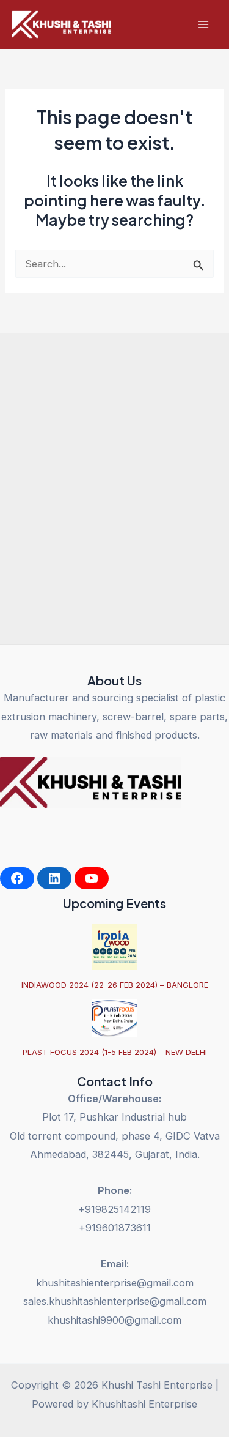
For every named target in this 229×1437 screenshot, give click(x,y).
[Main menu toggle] (203, 25)
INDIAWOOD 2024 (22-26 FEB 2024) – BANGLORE (114, 985)
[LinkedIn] (54, 878)
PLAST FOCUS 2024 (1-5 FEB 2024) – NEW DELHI (115, 1052)
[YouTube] (92, 878)
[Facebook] (17, 878)
